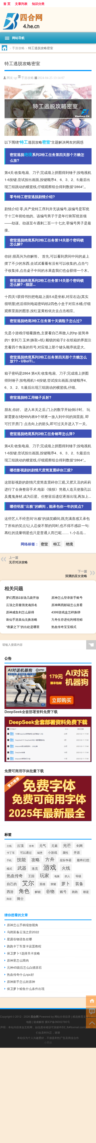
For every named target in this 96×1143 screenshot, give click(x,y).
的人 (67, 876)
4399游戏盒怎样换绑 (65, 612)
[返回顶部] (91, 1023)
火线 (66, 868)
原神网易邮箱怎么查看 (67, 605)
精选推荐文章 (81, 1016)
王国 (31, 876)
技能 (21, 859)
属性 (65, 852)
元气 (42, 845)
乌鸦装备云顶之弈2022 (23, 932)
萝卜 (65, 883)
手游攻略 (18, 48)
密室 (46, 142)
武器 (21, 867)
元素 (54, 845)
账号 (63, 891)
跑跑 (75, 892)
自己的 (12, 883)
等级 (78, 876)
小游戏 (52, 852)
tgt (15, 78)
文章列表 (21, 3)
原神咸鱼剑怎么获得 (20, 612)
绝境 (28, 154)
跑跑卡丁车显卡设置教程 (24, 946)
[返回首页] (91, 1000)
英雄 (42, 884)
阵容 (9, 898)
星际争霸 (65, 860)
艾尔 (28, 882)
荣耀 (53, 884)
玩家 (44, 875)
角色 (24, 890)
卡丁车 (11, 852)
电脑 (56, 876)
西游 (10, 891)
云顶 (20, 845)
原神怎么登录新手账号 (67, 597)
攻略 (35, 859)
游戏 (49, 866)
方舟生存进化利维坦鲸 (67, 619)
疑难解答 (38, 1022)
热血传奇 (15, 875)
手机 (9, 860)
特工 (24, 142)
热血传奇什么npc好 (20, 974)
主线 (9, 846)
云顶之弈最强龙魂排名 (21, 605)
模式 (9, 868)
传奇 (31, 846)
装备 (79, 883)
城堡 (39, 852)
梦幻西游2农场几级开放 (22, 597)
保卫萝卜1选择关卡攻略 (23, 953)
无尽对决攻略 (18, 562)
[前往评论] (91, 1012)
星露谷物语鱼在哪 (19, 939)
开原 (77, 852)
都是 (86, 892)
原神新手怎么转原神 (21, 981)
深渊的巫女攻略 (76, 575)
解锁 (38, 892)
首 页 (6, 3)
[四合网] (48, 19)
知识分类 (38, 3)
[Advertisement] (48, 1095)
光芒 (67, 845)
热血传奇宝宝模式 (63, 626)
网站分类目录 (62, 1016)
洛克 (35, 868)
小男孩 (48, 1042)
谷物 (50, 891)
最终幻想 (83, 860)
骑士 (20, 898)
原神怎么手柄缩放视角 (22, 925)
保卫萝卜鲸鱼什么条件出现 (25, 988)
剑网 (79, 845)
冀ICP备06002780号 (57, 1022)
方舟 (49, 859)
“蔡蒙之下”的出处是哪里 (23, 626)
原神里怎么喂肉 (18, 960)
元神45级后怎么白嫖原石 (24, 967)
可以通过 (26, 852)
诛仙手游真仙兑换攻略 (21, 619)
